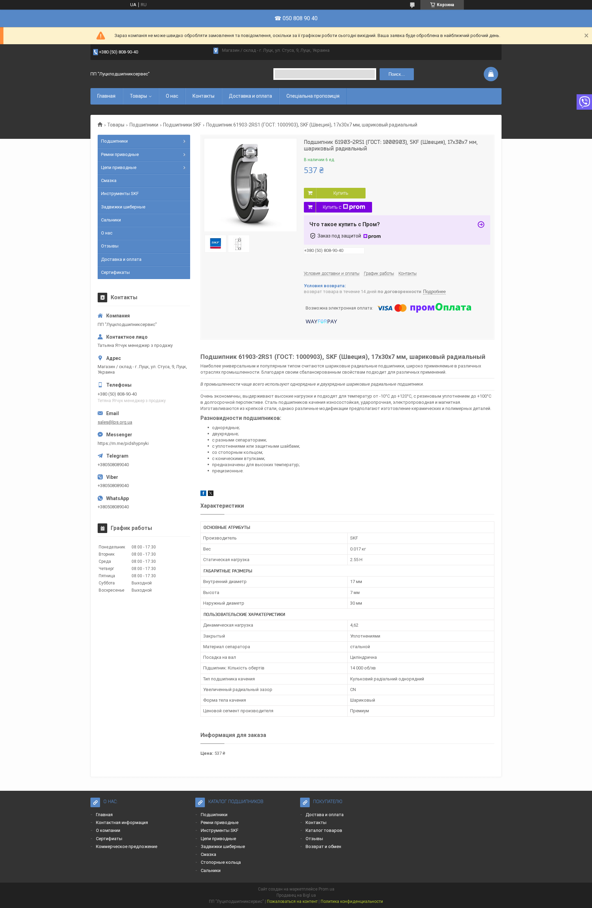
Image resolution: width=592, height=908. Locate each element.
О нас (172, 96)
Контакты (203, 96)
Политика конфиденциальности (352, 901)
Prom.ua (326, 889)
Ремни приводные (120, 154)
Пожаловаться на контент (292, 901)
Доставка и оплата (250, 96)
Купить (340, 193)
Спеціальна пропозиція (313, 96)
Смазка (108, 180)
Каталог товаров (324, 830)
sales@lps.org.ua (115, 422)
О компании (108, 830)
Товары (138, 96)
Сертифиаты (109, 838)
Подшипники (144, 125)
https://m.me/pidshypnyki (123, 443)
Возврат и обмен (323, 846)
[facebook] (203, 494)
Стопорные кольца (221, 862)
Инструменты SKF (120, 193)
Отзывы (110, 246)
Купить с (332, 207)
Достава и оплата (325, 814)
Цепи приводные (118, 167)
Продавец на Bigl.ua (296, 895)
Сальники (111, 219)
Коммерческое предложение (126, 846)
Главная (106, 96)
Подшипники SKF (182, 125)
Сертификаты (115, 272)
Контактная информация (122, 822)
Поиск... (396, 74)
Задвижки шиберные (123, 206)
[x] (210, 494)
